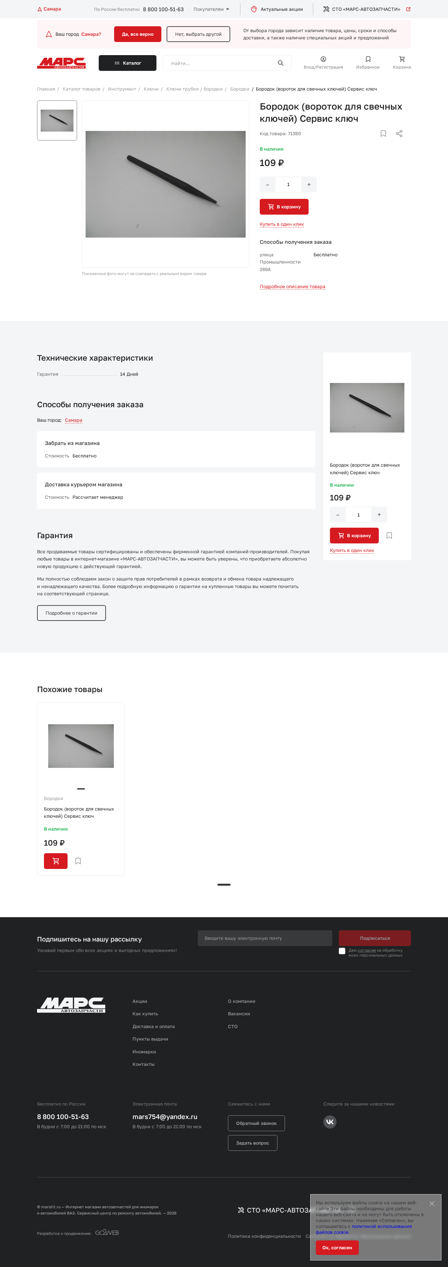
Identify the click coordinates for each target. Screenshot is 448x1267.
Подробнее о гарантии (71, 613)
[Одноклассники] (386, 141)
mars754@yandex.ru (164, 1116)
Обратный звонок (256, 1123)
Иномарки (144, 1051)
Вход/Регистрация (323, 67)
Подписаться (375, 938)
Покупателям (208, 9)
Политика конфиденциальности (264, 1236)
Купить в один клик (282, 224)
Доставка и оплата (153, 1026)
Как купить (145, 1013)
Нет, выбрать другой (198, 34)
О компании (241, 1001)
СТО (233, 1026)
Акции (139, 1001)
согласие (367, 950)
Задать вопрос (252, 1143)
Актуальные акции (282, 9)
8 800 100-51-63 (163, 9)
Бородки (53, 798)
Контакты (143, 1064)
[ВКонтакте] (376, 141)
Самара (73, 420)
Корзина (402, 67)
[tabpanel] (81, 789)
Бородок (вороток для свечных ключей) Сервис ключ (79, 812)
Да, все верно (137, 34)
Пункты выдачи (150, 1039)
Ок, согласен (337, 1247)
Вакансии (239, 1013)
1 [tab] (224, 885)
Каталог (132, 63)
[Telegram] (365, 141)
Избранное (368, 67)
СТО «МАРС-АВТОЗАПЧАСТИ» (366, 9)
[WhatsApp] (397, 141)
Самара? (91, 34)
